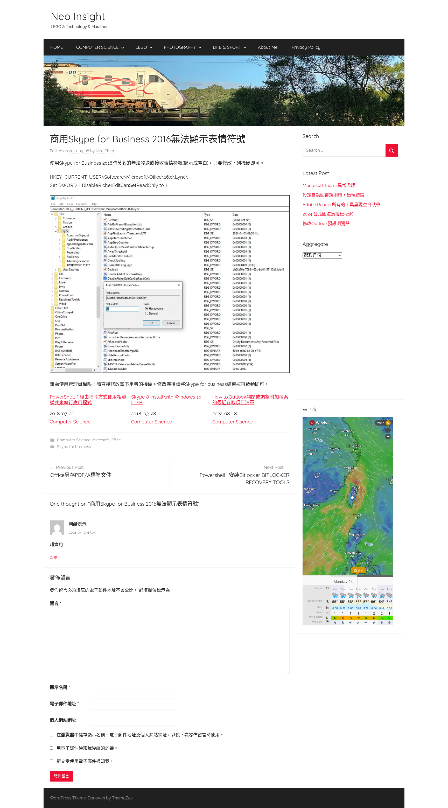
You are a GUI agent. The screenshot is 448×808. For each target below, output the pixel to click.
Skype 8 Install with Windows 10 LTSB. (166, 399)
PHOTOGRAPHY (180, 47)
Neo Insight (78, 16)
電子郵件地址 (64, 703)
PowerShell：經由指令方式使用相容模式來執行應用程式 (88, 399)
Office (116, 440)
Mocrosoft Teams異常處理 (329, 185)
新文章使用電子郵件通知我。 (85, 761)
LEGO (141, 47)
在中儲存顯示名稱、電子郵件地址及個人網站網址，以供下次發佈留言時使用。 (140, 734)
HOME (56, 47)
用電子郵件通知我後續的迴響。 (87, 748)
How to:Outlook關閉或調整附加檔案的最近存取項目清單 (250, 399)
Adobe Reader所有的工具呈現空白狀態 (341, 204)
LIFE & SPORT (227, 47)
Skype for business (74, 446)
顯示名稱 (60, 687)
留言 (55, 603)
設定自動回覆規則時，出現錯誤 (333, 195)
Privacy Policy (306, 47)
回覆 (53, 557)
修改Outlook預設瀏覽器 (326, 223)
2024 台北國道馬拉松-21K (328, 214)
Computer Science (70, 421)
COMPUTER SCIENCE (97, 47)
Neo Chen (105, 151)
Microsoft (100, 440)
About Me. (268, 47)
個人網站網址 (63, 720)
